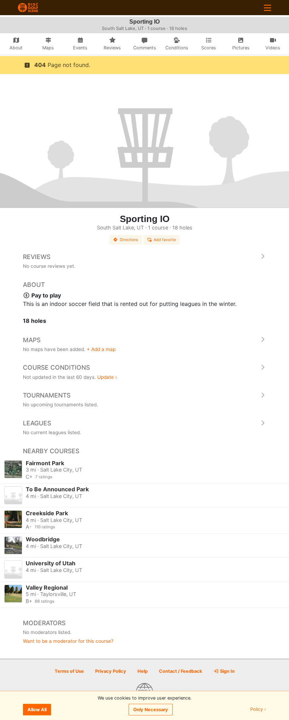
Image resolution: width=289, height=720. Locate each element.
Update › (107, 377)
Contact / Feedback (180, 671)
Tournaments (46, 395)
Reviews (36, 256)
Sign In (227, 671)
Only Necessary (150, 709)
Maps (32, 340)
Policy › (258, 709)
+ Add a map (101, 349)
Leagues (37, 423)
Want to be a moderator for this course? (68, 641)
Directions (129, 239)
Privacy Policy (110, 671)
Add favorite (165, 239)
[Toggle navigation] (267, 7)
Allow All (37, 709)
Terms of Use (69, 671)
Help (142, 671)
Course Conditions (56, 367)
